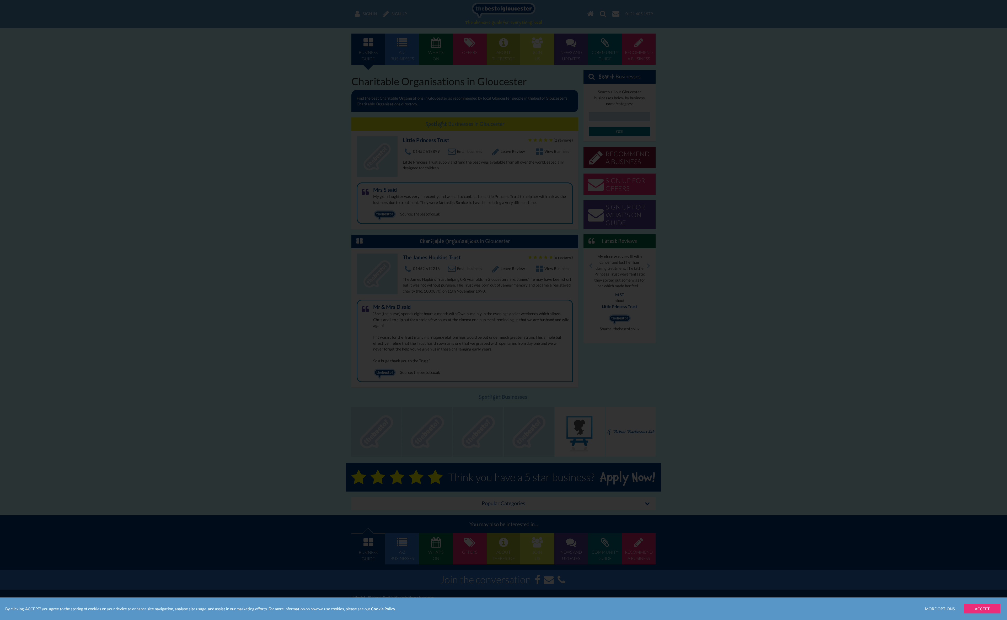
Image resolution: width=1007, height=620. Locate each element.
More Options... (941, 608)
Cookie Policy (383, 608)
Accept (982, 608)
